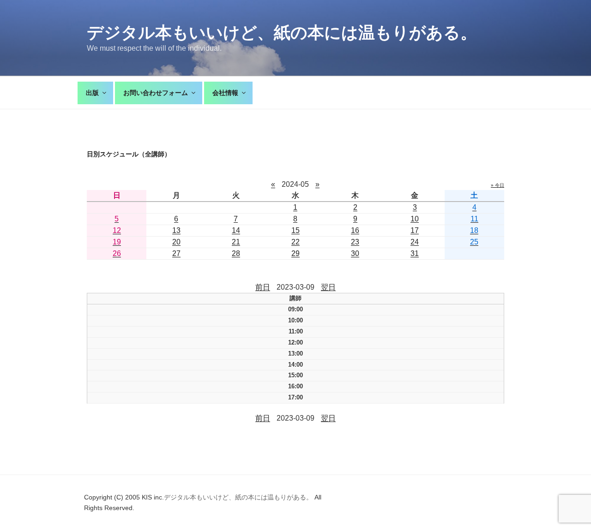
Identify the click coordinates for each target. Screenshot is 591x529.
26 (117, 253)
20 (176, 242)
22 (295, 242)
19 (117, 242)
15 (295, 230)
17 (414, 230)
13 (176, 230)
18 (474, 230)
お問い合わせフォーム (155, 92)
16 (355, 230)
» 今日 (497, 185)
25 (474, 242)
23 (355, 242)
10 (414, 219)
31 (414, 253)
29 (295, 253)
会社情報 (225, 92)
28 (236, 253)
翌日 (328, 287)
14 (236, 230)
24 (414, 242)
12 (117, 230)
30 (355, 253)
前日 (262, 287)
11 (474, 219)
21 (236, 242)
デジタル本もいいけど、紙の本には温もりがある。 (282, 32)
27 (176, 253)
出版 (92, 92)
